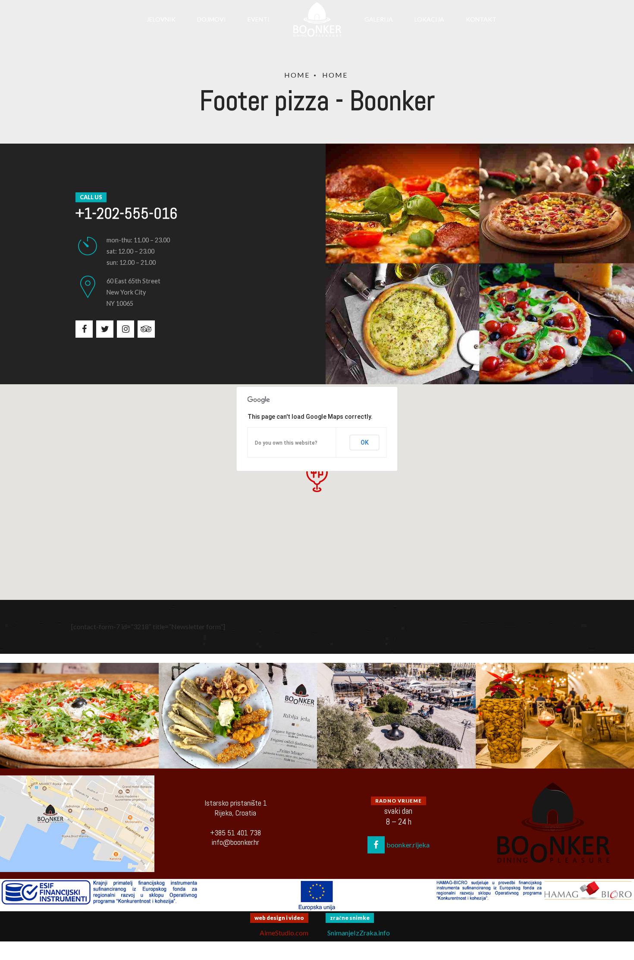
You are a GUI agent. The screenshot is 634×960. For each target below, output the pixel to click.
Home (297, 75)
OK (365, 442)
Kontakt (481, 19)
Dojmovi (211, 19)
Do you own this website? (286, 443)
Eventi (259, 19)
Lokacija (429, 19)
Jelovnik (161, 19)
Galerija (378, 19)
